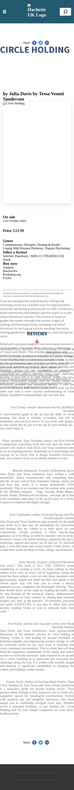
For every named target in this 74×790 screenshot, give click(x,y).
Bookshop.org (12, 274)
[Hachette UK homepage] (37, 11)
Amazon (8, 267)
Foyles (7, 278)
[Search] (65, 12)
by (17, 93)
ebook (7, 259)
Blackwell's (10, 271)
